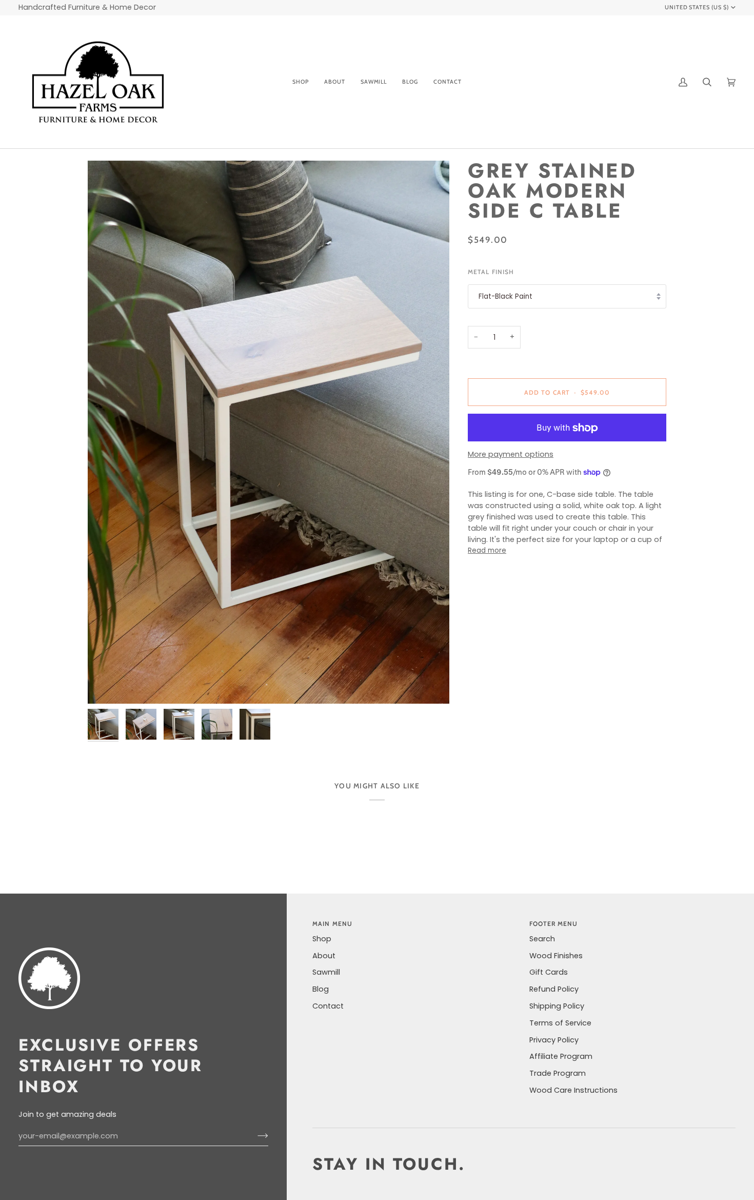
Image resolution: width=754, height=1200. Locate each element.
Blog (320, 989)
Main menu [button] (332, 923)
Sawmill (326, 972)
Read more (487, 550)
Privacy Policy (554, 1040)
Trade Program (557, 1073)
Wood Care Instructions (573, 1090)
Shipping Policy (556, 1006)
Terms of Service (560, 1023)
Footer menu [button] (553, 923)
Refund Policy (554, 989)
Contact (328, 1006)
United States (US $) (697, 7)
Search (542, 939)
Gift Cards (548, 972)
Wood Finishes (556, 956)
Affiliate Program (560, 1056)
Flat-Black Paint (505, 296)
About (323, 956)
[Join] (254, 1136)
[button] (300, 82)
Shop (321, 939)
